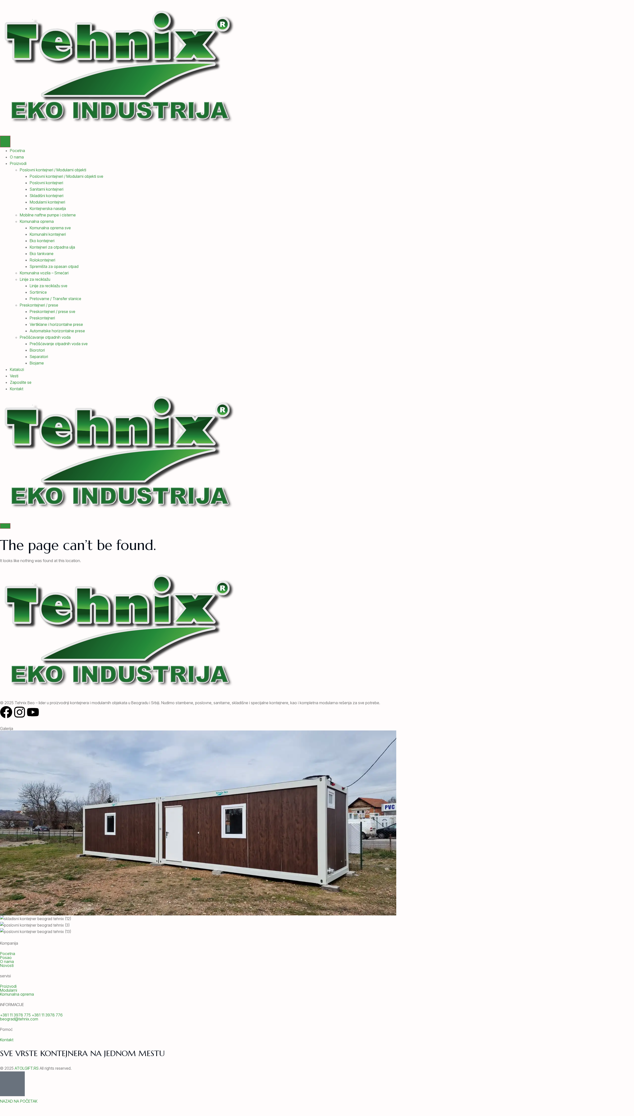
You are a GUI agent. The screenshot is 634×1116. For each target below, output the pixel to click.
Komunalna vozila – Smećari (44, 272)
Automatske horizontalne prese (57, 330)
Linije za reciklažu (35, 279)
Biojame (37, 363)
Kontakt (16, 388)
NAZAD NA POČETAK (18, 1101)
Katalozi (17, 369)
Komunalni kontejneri (48, 234)
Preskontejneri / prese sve (52, 311)
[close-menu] (5, 526)
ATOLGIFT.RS (27, 1068)
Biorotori (37, 350)
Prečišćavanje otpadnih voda (45, 337)
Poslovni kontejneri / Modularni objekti (53, 169)
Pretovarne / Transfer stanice (55, 298)
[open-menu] (5, 141)
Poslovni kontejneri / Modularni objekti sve (66, 176)
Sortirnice (38, 292)
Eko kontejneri (42, 240)
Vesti (14, 375)
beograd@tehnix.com (19, 1018)
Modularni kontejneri (47, 202)
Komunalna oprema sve (50, 227)
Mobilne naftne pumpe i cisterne (48, 214)
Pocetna (17, 150)
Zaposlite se (20, 382)
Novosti (7, 965)
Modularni (8, 990)
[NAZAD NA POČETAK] (12, 1083)
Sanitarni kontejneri (46, 189)
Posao (6, 957)
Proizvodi (18, 163)
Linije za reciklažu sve (48, 285)
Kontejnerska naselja (48, 208)
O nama (17, 157)
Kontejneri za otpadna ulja (52, 247)
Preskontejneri (42, 317)
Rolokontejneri (42, 260)
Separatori (39, 356)
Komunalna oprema (37, 221)
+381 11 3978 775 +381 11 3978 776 (31, 1014)
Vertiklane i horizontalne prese (56, 324)
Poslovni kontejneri (46, 182)
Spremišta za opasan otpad (54, 266)
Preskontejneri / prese (39, 305)
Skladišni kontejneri (46, 195)
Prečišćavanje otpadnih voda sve (59, 343)
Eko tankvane (41, 253)
